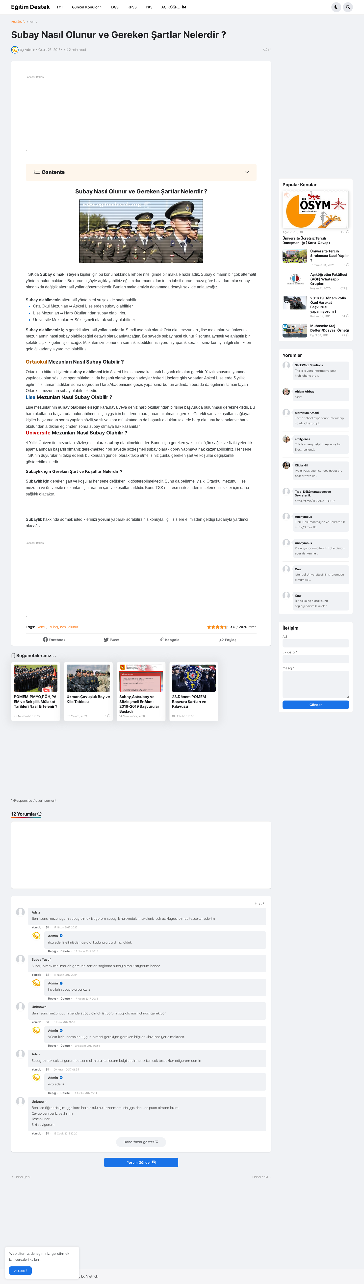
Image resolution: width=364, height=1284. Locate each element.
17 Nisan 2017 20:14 (65, 975)
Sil (47, 927)
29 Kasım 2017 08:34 (87, 1045)
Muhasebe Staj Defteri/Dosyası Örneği (329, 328)
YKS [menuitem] (149, 7)
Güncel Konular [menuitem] (85, 7)
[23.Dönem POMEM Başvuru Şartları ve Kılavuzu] (194, 678)
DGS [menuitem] (115, 7)
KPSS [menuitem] (132, 7)
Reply (52, 951)
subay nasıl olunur (64, 627)
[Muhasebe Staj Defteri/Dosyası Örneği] (295, 330)
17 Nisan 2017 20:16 (86, 998)
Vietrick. (92, 1276)
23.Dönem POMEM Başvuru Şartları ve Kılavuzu (189, 701)
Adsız (36, 912)
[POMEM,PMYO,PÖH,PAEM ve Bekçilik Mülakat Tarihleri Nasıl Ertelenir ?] (35, 678)
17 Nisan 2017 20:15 (86, 951)
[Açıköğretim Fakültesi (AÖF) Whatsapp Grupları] (295, 279)
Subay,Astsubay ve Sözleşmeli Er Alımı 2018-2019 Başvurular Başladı (139, 704)
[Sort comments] (260, 903)
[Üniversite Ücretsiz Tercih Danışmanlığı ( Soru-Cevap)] (316, 209)
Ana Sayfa (18, 21)
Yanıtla (36, 927)
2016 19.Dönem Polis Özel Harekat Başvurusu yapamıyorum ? (328, 305)
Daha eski (260, 1177)
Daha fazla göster (139, 1142)
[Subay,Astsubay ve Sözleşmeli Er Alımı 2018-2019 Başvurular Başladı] (141, 678)
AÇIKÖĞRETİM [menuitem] (173, 7)
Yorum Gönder (139, 1162)
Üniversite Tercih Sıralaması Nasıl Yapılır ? (329, 255)
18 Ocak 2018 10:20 (65, 1133)
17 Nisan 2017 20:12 (65, 927)
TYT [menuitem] (59, 7)
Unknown (39, 1007)
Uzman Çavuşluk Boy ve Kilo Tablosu (88, 699)
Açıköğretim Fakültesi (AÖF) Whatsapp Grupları (328, 278)
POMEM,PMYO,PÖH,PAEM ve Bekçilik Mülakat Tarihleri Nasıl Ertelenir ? (35, 701)
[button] (336, 7)
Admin (53, 936)
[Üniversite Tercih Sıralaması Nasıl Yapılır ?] (295, 256)
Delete (65, 951)
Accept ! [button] (20, 1270)
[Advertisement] (156, 114)
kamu (33, 21)
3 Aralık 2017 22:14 (86, 1093)
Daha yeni (22, 1177)
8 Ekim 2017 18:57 (64, 1022)
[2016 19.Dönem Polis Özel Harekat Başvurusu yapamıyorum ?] (295, 303)
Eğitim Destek (30, 6)
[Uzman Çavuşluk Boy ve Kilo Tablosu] (88, 678)
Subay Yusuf (41, 959)
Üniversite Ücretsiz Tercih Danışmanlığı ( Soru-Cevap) (306, 240)
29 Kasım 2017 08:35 (66, 1069)
